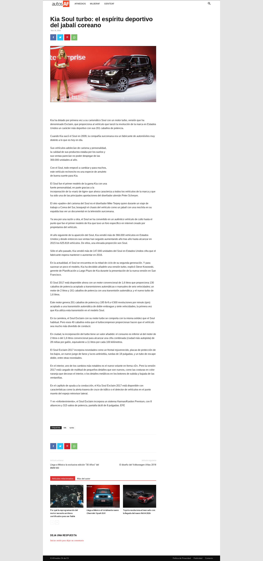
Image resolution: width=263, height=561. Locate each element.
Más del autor (83, 478)
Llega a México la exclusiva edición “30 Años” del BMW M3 (74, 466)
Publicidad (198, 558)
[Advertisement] (103, 110)
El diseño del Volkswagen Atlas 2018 (137, 464)
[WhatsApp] (74, 37)
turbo (72, 428)
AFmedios (80, 3)
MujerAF (95, 3)
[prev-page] (52, 522)
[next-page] (57, 522)
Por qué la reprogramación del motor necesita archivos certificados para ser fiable (64, 513)
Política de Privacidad (182, 558)
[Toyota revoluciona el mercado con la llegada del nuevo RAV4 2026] (139, 496)
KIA (65, 428)
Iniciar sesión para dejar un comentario (67, 540)
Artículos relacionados (62, 478)
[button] (209, 3)
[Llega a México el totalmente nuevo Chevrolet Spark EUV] (103, 496)
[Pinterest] (67, 37)
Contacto (209, 558)
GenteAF (109, 3)
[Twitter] (60, 37)
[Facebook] (53, 37)
